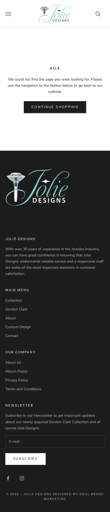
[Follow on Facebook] (8, 478)
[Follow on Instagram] (22, 478)
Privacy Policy (16, 380)
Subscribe (25, 458)
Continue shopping (55, 107)
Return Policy (16, 371)
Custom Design (18, 326)
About (10, 318)
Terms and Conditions (23, 389)
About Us (13, 362)
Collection (13, 300)
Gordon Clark (16, 309)
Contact (11, 335)
